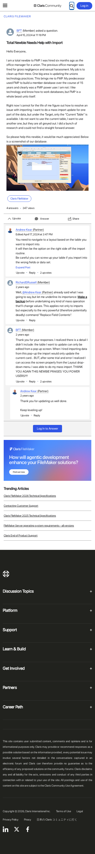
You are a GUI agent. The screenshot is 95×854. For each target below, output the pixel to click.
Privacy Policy (10, 819)
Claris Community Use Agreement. (64, 785)
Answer (44, 218)
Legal (80, 811)
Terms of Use (63, 811)
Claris (6, 574)
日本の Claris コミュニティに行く (57, 819)
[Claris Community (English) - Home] (47, 5)
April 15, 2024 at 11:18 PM (31, 35)
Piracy (27, 819)
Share (75, 218)
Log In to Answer (47, 428)
